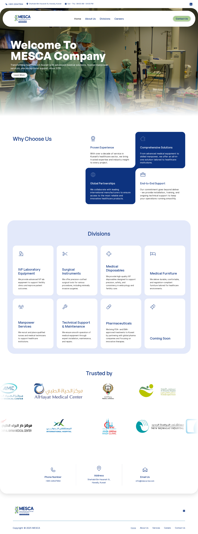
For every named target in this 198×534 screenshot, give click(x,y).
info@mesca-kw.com (145, 481)
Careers (119, 18)
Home (77, 18)
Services (156, 528)
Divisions (105, 18)
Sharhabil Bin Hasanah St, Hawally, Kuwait (45, 4)
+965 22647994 (15, 4)
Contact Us (180, 528)
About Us (90, 18)
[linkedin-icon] (191, 4)
